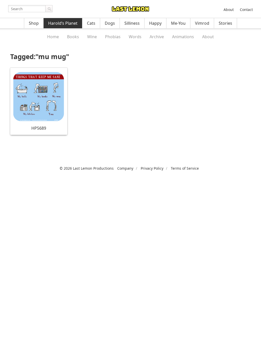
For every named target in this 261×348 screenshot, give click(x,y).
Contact (246, 9)
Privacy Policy (152, 168)
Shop (34, 23)
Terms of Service (185, 168)
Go (49, 8)
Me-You (178, 23)
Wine (92, 36)
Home (53, 36)
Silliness (132, 23)
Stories (225, 23)
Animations (183, 36)
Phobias (113, 36)
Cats (91, 23)
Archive (157, 36)
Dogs (110, 23)
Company (125, 168)
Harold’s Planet (62, 23)
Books (73, 36)
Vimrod (202, 23)
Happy (155, 23)
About (229, 9)
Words (135, 36)
